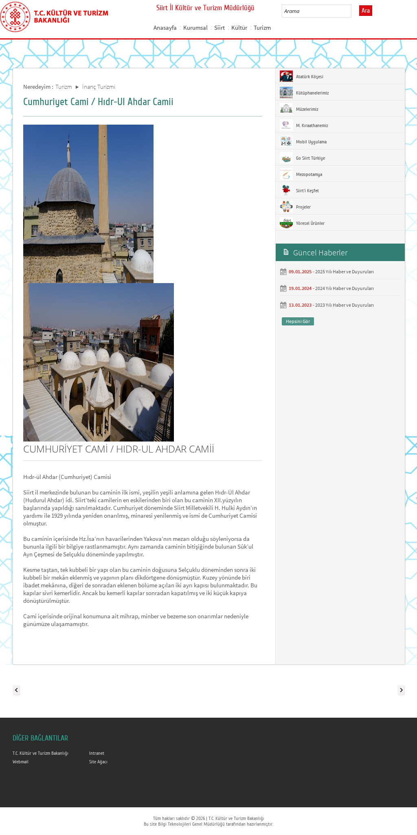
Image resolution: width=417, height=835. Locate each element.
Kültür (239, 27)
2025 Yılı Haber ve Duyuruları (344, 271)
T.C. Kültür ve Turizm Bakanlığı (40, 753)
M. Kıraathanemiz (311, 125)
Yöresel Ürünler (310, 223)
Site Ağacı (98, 762)
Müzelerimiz (306, 109)
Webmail (21, 762)
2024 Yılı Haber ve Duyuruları (344, 288)
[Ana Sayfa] (54, 15)
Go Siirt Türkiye (310, 158)
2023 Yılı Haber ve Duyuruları (344, 305)
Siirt (219, 27)
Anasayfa (165, 27)
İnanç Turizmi (98, 86)
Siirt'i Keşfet (307, 190)
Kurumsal (195, 27)
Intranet (96, 753)
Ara (366, 10)
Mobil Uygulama (311, 142)
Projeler (303, 207)
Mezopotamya (308, 174)
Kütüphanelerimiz (312, 93)
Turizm (262, 27)
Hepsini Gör (298, 321)
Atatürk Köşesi (309, 76)
